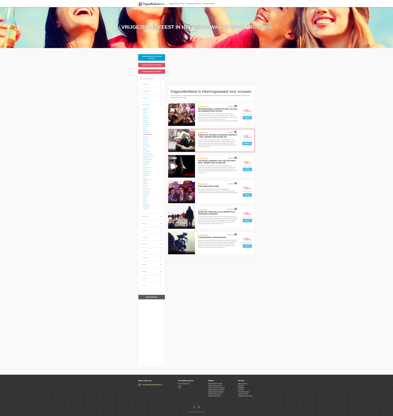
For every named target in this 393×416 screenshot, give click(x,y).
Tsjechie (144, 278)
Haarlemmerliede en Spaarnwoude (148, 157)
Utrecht (144, 223)
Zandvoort (146, 132)
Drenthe (144, 251)
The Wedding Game (243, 392)
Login (179, 385)
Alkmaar (145, 110)
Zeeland (144, 264)
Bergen (145, 142)
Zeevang (145, 209)
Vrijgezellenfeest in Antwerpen (216, 387)
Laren (144, 177)
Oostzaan (145, 185)
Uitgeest (145, 195)
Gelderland (145, 244)
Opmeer (145, 187)
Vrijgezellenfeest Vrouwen (176, 3)
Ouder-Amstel (147, 189)
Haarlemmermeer (148, 160)
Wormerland (146, 207)
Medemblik (146, 179)
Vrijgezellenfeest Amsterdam (216, 390)
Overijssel (144, 98)
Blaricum (145, 120)
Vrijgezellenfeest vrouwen (151, 65)
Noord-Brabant (146, 91)
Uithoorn (145, 197)
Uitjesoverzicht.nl (242, 383)
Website (247, 143)
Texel (144, 128)
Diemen (145, 150)
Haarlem (145, 112)
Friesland (144, 258)
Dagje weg (241, 385)
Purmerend (146, 191)
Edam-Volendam (147, 154)
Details (247, 117)
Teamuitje (240, 390)
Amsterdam (146, 108)
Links (179, 387)
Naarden (145, 183)
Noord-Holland (146, 105)
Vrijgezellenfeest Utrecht (215, 394)
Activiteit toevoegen (209, 3)
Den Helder (146, 124)
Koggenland (146, 171)
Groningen (145, 84)
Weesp (145, 203)
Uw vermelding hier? (184, 383)
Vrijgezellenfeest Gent (214, 396)
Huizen (145, 169)
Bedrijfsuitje (241, 387)
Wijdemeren (146, 205)
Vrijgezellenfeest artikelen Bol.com (151, 57)
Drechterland (146, 152)
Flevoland (144, 237)
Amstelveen (146, 118)
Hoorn (144, 114)
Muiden (145, 181)
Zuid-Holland (145, 216)
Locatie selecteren (148, 79)
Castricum (146, 122)
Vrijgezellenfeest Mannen (193, 3)
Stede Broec (146, 193)
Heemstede (146, 163)
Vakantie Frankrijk (243, 394)
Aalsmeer (145, 138)
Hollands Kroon (147, 167)
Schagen (145, 126)
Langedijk (146, 175)
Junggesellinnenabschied (245, 396)
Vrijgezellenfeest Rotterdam (216, 392)
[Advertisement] (151, 332)
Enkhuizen (146, 136)
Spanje (144, 285)
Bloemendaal (146, 146)
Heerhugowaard (147, 134)
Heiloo (145, 165)
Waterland (146, 201)
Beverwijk (145, 144)
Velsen (145, 199)
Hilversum (146, 116)
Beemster (145, 140)
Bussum (145, 148)
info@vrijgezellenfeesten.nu (152, 385)
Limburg (144, 230)
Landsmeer (146, 173)
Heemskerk (146, 161)
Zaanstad (145, 130)
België (144, 271)
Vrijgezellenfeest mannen (151, 71)
